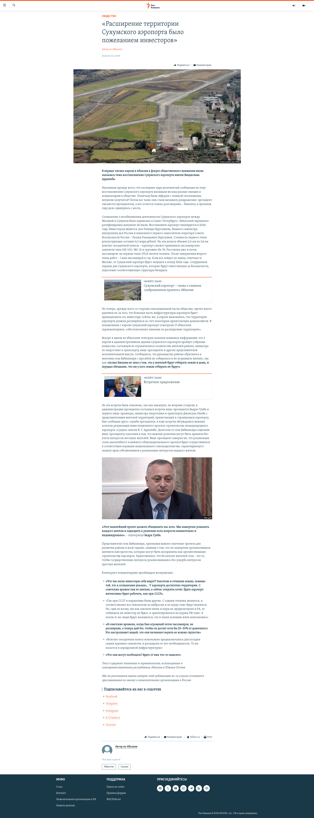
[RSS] (199, 788)
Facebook (111, 696)
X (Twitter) (113, 718)
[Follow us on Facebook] (160, 788)
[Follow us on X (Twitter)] (168, 788)
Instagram (112, 710)
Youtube (111, 725)
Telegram (112, 703)
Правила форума (116, 793)
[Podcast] (206, 788)
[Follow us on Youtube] (176, 788)
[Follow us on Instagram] (183, 788)
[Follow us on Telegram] (191, 788)
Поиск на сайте (115, 787)
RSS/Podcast (114, 799)
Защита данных (65, 805)
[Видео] (304, 5)
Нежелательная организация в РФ (76, 799)
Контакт (61, 793)
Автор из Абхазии (112, 49)
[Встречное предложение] (122, 386)
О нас (59, 787)
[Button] (181, 65)
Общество (109, 16)
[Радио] (294, 5)
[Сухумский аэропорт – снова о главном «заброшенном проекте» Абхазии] (122, 290)
